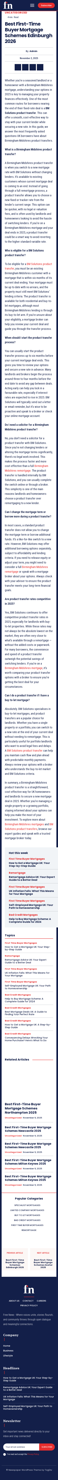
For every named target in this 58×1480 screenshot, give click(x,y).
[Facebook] (18, 67)
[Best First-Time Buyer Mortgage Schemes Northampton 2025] (29, 1082)
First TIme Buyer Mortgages (27, 859)
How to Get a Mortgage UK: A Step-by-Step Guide (28, 1026)
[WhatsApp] (40, 67)
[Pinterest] (32, 67)
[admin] (23, 51)
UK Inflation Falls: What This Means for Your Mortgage (31, 892)
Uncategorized (16, 12)
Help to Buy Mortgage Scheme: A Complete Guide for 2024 (30, 920)
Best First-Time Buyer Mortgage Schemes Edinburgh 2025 (14, 1264)
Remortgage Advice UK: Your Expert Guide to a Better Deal (32, 878)
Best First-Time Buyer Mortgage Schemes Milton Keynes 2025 (28, 1178)
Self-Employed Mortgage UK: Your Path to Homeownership (31, 906)
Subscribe (47, 1447)
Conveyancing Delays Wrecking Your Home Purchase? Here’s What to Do (26, 1039)
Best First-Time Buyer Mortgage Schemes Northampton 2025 (23, 1108)
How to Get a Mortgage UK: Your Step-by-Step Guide (29, 864)
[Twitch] (33, 1475)
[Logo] (8, 5)
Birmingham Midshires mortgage (24, 668)
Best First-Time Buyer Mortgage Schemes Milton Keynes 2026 (28, 1162)
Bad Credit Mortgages (23, 915)
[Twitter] (25, 67)
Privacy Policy (33, 1454)
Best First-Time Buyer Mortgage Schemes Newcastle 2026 (28, 1129)
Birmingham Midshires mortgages (24, 824)
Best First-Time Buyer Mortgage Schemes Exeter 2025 (43, 1264)
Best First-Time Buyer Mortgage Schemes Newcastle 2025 (28, 1145)
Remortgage (17, 873)
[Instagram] (18, 1475)
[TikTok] (25, 1475)
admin (33, 51)
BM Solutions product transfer (25, 750)
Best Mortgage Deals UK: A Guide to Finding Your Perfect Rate (26, 1013)
